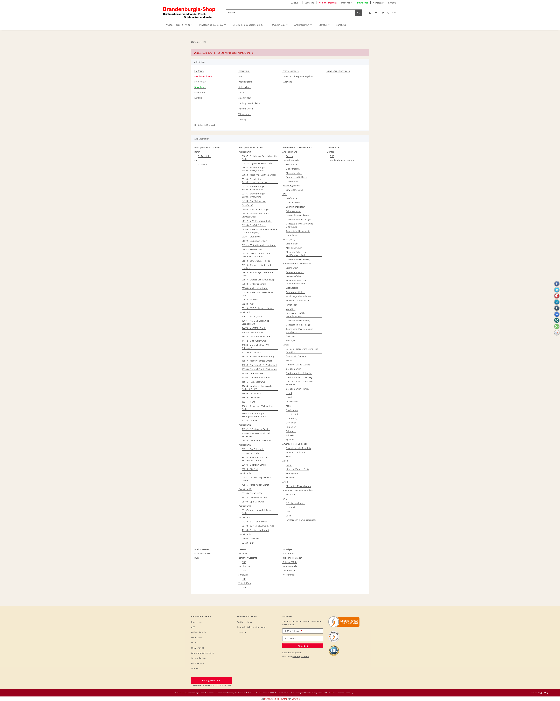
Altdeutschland (289, 151)
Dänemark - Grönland (296, 356)
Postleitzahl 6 (244, 506)
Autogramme (288, 553)
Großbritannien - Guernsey (299, 377)
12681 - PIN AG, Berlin (252, 316)
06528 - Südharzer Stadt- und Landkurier (256, 267)
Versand (227, 685)
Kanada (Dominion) (295, 452)
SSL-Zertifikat (244, 97)
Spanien (290, 439)
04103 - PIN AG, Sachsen (254, 201)
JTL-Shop (544, 693)
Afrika (285, 481)
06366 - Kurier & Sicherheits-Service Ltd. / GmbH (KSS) (259, 231)
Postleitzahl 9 (244, 534)
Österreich (291, 422)
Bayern (289, 156)
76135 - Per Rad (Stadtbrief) (255, 530)
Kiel (196, 160)
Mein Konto (346, 2)
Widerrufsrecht (245, 81)
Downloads (362, 2)
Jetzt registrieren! (300, 656)
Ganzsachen (292, 181)
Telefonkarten (289, 570)
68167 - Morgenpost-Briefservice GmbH (258, 512)
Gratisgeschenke (290, 71)
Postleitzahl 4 (244, 473)
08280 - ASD (248, 303)
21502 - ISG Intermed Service (256, 429)
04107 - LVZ (247, 205)
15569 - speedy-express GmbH (257, 360)
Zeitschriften (244, 583)
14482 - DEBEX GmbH (252, 332)
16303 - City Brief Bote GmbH (256, 377)
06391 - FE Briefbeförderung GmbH (259, 245)
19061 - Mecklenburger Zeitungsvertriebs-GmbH (254, 415)
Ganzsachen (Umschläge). (298, 324)
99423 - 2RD (248, 542)
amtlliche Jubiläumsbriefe (298, 296)
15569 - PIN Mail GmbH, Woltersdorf (259, 369)
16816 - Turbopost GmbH (254, 381)
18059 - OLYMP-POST (252, 393)
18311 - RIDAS (249, 401)
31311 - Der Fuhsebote (253, 449)
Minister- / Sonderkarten (298, 300)
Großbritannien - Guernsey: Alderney (299, 383)
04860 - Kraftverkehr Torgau (255, 209)
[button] (369, 13)
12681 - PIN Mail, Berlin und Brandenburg (255, 322)
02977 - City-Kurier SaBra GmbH (257, 163)
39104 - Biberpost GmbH (254, 464)
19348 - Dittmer (249, 420)
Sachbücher (244, 566)
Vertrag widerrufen (211, 680)
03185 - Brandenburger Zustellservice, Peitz (253, 195)
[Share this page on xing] (557, 320)
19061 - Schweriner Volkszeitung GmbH (258, 407)
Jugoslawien (292, 401)
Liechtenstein (292, 414)
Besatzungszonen (291, 185)
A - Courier (203, 164)
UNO (284, 498)
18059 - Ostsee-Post (251, 397)
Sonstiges (290, 340)
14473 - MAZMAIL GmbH (254, 328)
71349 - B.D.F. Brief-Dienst (254, 521)
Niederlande (292, 410)
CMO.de (296, 698)
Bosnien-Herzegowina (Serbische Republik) (302, 350)
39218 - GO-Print (250, 469)
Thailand (290, 477)
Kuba (288, 456)
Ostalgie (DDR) (289, 562)
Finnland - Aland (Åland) (298, 364)
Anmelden (303, 645)
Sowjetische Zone (294, 189)
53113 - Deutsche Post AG (254, 497)
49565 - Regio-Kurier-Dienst (255, 484)
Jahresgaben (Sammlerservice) (301, 519)
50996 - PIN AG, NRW (252, 493)
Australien (291, 494)
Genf (288, 511)
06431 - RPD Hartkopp (252, 249)
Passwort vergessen (292, 652)
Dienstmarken (293, 168)
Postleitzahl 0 (244, 151)
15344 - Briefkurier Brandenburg (258, 356)
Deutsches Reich (290, 160)
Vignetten (290, 309)
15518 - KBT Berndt (251, 352)
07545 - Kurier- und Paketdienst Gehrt (257, 294)
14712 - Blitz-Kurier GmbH (254, 340)
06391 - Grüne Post (251, 236)
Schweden (291, 431)
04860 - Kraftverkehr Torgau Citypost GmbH (255, 215)
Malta (289, 405)
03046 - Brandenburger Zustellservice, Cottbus (253, 169)
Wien (288, 515)
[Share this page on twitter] (557, 290)
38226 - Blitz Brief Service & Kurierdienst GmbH (255, 459)
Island (289, 397)
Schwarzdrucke (293, 211)
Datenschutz (244, 87)
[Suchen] (358, 12)
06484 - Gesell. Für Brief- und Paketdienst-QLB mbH (256, 255)
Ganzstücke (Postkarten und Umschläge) (299, 225)
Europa (285, 344)
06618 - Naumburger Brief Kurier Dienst (258, 274)
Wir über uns (244, 114)
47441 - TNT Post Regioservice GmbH (256, 479)
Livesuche (287, 81)
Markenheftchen (294, 173)
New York (290, 507)
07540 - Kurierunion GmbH (255, 288)
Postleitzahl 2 (244, 424)
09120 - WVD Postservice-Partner (258, 308)
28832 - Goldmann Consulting (256, 440)
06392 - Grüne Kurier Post (254, 240)
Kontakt (392, 2)
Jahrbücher (291, 304)
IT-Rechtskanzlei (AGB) (205, 124)
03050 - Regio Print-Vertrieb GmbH (259, 174)
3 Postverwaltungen (295, 503)
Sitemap (242, 119)
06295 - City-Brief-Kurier (254, 225)
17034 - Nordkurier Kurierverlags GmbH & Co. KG (258, 388)
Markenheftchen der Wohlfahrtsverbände (296, 254)
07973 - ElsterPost (250, 299)
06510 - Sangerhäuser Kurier (256, 260)
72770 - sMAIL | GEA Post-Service (258, 525)
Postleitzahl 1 (244, 312)
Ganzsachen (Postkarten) (298, 215)
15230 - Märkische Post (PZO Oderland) (256, 346)
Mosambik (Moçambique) (298, 486)
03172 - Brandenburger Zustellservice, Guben (253, 188)
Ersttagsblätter (293, 287)
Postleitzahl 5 (244, 489)
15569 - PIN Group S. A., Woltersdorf (259, 365)
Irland (289, 393)
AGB (240, 76)
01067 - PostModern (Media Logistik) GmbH (259, 157)
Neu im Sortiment (328, 2)
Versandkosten (245, 108)
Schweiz (290, 435)
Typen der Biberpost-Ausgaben (297, 76)
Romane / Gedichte (247, 557)
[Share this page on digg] (557, 314)
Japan (289, 465)
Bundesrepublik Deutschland (296, 263)
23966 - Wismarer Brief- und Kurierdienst (256, 435)
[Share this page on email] (557, 333)
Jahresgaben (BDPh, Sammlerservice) (295, 315)
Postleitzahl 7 (244, 517)
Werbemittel (288, 574)
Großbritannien (293, 368)
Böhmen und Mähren (296, 177)
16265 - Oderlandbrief (253, 373)
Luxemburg (291, 418)
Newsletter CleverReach (338, 71)
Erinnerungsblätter (295, 206)
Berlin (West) (288, 239)
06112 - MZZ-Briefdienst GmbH (257, 221)
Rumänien (291, 426)
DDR (284, 194)
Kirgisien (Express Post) (297, 469)
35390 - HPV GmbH (251, 453)
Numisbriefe (292, 235)
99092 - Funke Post (251, 538)
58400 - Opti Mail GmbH (253, 501)
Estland (289, 360)
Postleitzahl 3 (244, 444)
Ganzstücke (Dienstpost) (297, 231)
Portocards (291, 336)
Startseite (309, 2)
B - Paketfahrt (204, 156)
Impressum (244, 71)
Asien (285, 460)
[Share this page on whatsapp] (557, 326)
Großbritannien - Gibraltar (299, 373)
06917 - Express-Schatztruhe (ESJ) (258, 279)
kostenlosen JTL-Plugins (275, 698)
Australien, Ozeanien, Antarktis (297, 490)
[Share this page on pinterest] (557, 296)
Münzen (331, 151)
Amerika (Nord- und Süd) (294, 443)
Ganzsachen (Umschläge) (298, 219)
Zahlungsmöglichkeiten (249, 103)
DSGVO (241, 92)
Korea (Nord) (292, 473)
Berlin (197, 151)
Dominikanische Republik (298, 448)
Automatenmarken (295, 272)
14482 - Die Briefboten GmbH (256, 336)
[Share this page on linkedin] (557, 302)
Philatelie (242, 553)
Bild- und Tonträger (292, 557)
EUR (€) (294, 2)
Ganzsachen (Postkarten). (298, 259)
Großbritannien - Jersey (297, 388)
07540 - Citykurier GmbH (254, 283)
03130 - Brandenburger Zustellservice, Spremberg (254, 181)
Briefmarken (292, 164)
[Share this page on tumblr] (557, 308)
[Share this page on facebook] (557, 284)
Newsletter (378, 2)
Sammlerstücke (290, 566)
